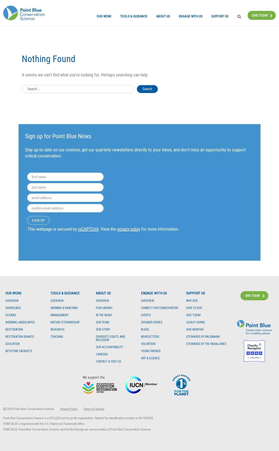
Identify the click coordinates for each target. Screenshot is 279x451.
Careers (102, 354)
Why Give (192, 300)
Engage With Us (191, 16)
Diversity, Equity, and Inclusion (110, 338)
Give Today (260, 15)
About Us (163, 16)
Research (57, 329)
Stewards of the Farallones (206, 344)
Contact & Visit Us (108, 361)
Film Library (104, 308)
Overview (12, 300)
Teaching (57, 336)
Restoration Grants (19, 336)
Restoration (14, 329)
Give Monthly (195, 329)
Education (12, 344)
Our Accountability (109, 347)
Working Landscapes (20, 322)
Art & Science (150, 358)
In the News (104, 315)
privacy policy (128, 229)
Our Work (104, 16)
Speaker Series (151, 322)
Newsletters (150, 336)
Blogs (145, 329)
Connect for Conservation (159, 308)
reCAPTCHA (88, 229)
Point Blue (24, 13)
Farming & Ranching (64, 308)
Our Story (103, 329)
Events (146, 315)
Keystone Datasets (18, 351)
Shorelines (13, 308)
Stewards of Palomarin (203, 336)
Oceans (10, 315)
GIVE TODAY (252, 295)
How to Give (194, 308)
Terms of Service (93, 409)
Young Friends (151, 351)
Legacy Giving (195, 322)
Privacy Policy (68, 409)
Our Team (102, 322)
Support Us (220, 16)
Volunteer (148, 344)
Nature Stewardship (65, 322)
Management (60, 315)
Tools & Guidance (134, 16)
